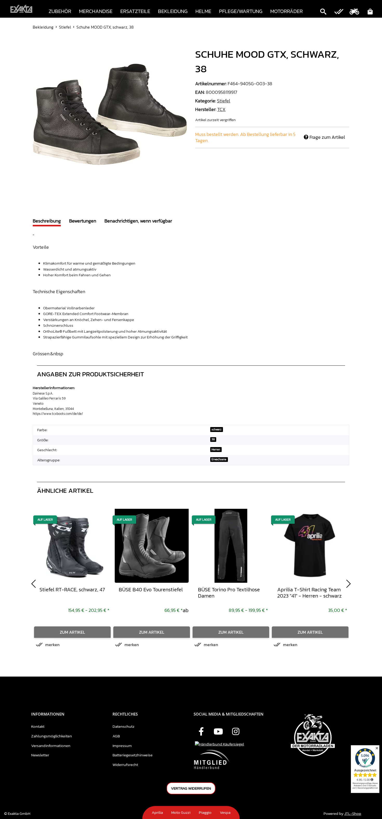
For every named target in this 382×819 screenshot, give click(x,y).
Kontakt (37, 726)
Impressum (122, 746)
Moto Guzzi (180, 812)
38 (213, 439)
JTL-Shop (352, 813)
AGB (116, 736)
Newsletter (40, 755)
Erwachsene (219, 459)
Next (348, 584)
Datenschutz (123, 726)
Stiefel (223, 100)
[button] (323, 12)
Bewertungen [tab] (82, 220)
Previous (33, 584)
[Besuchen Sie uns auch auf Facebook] (201, 732)
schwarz (216, 429)
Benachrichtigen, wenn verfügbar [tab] (138, 220)
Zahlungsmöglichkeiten (51, 736)
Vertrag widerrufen (191, 788)
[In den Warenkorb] (37, 44)
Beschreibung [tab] (47, 220)
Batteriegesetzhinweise (133, 755)
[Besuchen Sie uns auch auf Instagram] (235, 732)
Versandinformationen (50, 746)
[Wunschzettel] (339, 12)
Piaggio (205, 812)
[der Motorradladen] (21, 9)
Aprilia (157, 812)
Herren (216, 449)
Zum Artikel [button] (72, 632)
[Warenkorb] (370, 12)
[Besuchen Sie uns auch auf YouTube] (218, 732)
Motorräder (286, 11)
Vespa (225, 812)
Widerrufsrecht (125, 765)
